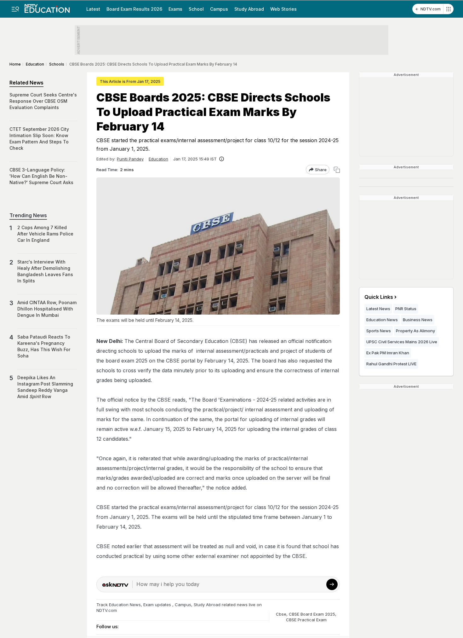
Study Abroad (249, 9)
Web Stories (283, 9)
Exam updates (157, 604)
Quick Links (378, 297)
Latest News (378, 308)
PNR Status (405, 308)
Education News (125, 604)
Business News (417, 319)
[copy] (337, 170)
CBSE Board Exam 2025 (312, 614)
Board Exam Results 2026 (134, 9)
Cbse (281, 614)
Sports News (378, 330)
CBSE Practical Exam (306, 619)
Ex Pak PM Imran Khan (387, 352)
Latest (93, 9)
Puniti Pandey (130, 158)
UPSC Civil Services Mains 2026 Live (401, 341)
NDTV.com (430, 9)
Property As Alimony (415, 330)
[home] (47, 6)
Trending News (28, 215)
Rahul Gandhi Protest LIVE (391, 363)
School (196, 9)
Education (158, 158)
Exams (175, 9)
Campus (219, 9)
